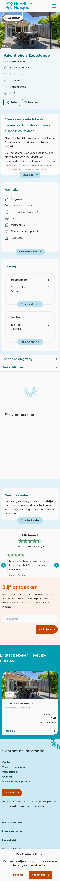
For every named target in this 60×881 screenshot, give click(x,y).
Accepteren (38, 874)
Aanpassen (17, 874)
